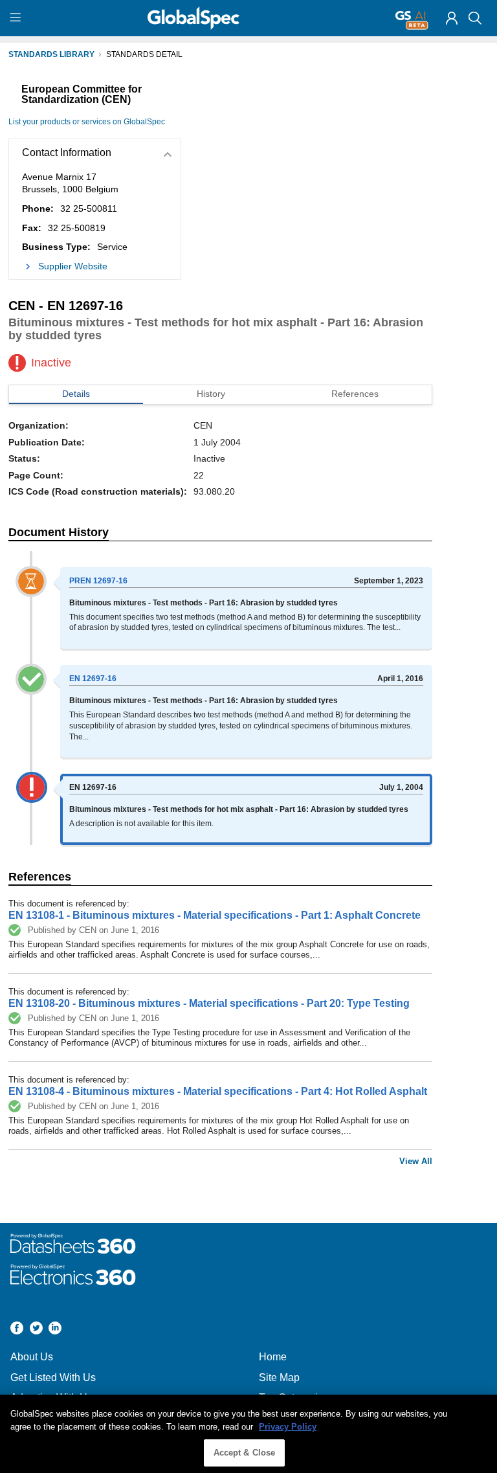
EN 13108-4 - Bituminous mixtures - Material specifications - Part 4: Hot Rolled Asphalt (217, 1091)
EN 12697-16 (92, 678)
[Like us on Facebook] (16, 1329)
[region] (248, 1434)
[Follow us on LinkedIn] (55, 1329)
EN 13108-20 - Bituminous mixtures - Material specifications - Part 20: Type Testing (209, 1003)
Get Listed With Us (53, 1377)
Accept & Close (245, 1452)
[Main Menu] (17, 18)
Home (273, 1356)
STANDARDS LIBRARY (51, 54)
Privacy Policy (287, 1427)
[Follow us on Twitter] (36, 1329)
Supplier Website (72, 266)
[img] (451, 18)
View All (415, 1161)
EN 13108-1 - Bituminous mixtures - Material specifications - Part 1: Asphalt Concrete (214, 915)
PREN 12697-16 (98, 580)
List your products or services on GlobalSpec (86, 121)
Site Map (279, 1377)
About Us (31, 1356)
